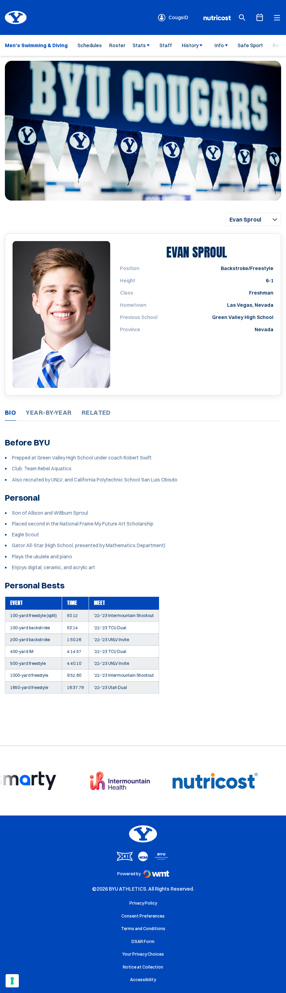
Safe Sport (250, 45)
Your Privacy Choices (143, 954)
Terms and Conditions (143, 928)
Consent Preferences (143, 916)
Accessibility (143, 979)
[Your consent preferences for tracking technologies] (12, 980)
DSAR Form (143, 941)
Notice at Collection (143, 967)
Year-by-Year (49, 412)
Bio (10, 412)
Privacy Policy (143, 903)
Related (96, 412)
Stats (139, 45)
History (190, 45)
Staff (165, 45)
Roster (117, 45)
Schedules (89, 45)
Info (219, 45)
